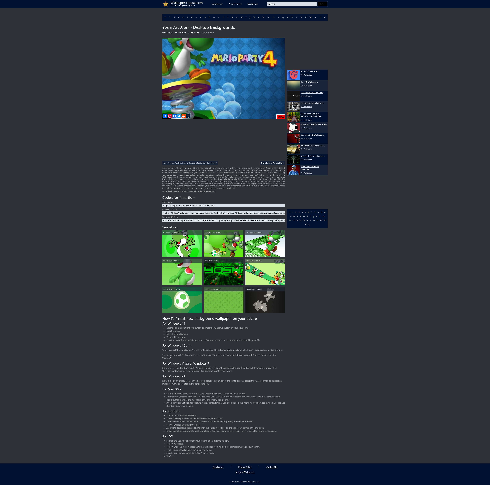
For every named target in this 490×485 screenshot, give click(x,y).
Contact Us (217, 4)
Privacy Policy (235, 4)
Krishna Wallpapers (245, 472)
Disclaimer (253, 4)
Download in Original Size (272, 163)
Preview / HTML (169, 209)
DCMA (281, 116)
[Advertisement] (223, 141)
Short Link (167, 202)
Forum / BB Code (170, 217)
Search (322, 4)
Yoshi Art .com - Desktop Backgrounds (189, 32)
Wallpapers (166, 32)
